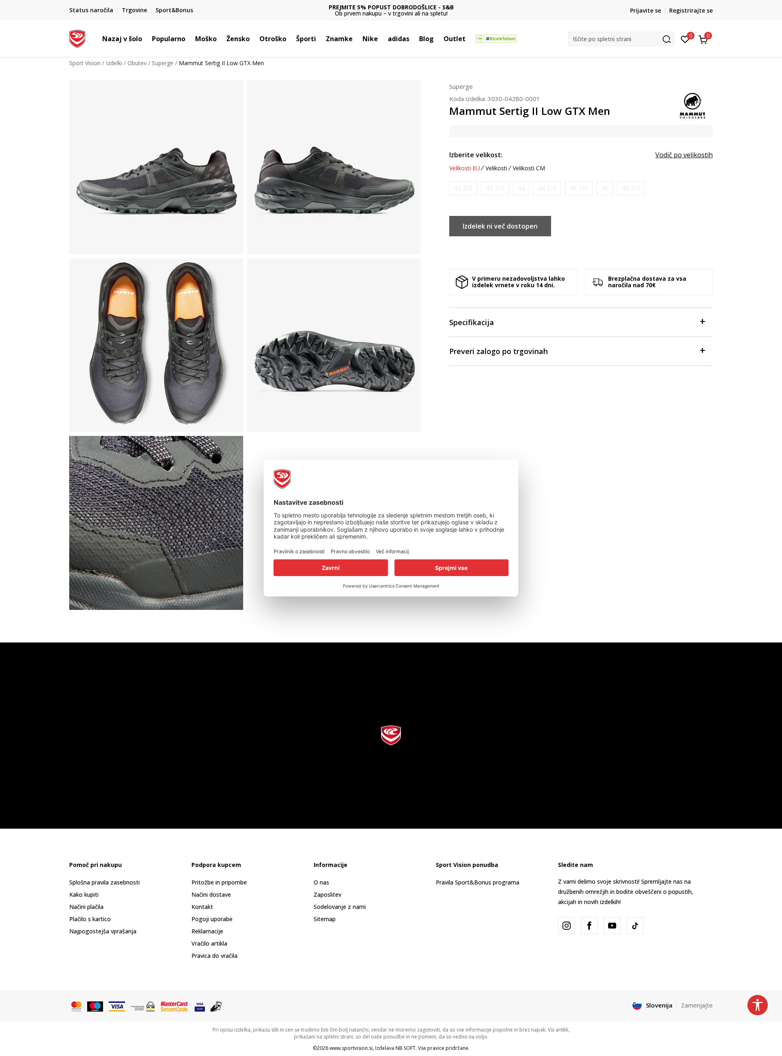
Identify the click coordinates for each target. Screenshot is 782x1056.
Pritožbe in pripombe (219, 882)
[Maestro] (95, 1005)
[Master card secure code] (174, 1005)
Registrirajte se (691, 10)
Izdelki (114, 63)
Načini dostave (211, 894)
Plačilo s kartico (90, 919)
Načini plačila (86, 907)
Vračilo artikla (209, 943)
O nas (321, 882)
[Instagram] (566, 925)
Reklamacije (207, 931)
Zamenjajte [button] (697, 1005)
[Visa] (117, 1005)
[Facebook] (589, 925)
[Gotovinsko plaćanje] (216, 1005)
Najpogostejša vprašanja (102, 931)
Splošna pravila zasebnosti (104, 882)
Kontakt (202, 907)
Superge (163, 63)
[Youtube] (612, 925)
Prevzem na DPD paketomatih (422, 7)
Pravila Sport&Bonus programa (477, 882)
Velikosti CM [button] (529, 168)
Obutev (137, 63)
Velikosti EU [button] (464, 168)
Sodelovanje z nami (340, 907)
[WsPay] (143, 1005)
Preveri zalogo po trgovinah (498, 351)
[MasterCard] (76, 1005)
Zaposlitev (327, 894)
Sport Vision (85, 63)
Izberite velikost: (476, 154)
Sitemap (325, 919)
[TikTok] (635, 925)
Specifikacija (471, 322)
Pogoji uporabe (212, 919)
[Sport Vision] (77, 37)
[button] (146, 38)
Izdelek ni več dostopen (500, 226)
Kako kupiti (84, 894)
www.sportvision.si (351, 1048)
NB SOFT (405, 1048)
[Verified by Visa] (200, 1005)
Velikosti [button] (496, 168)
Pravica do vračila (214, 955)
